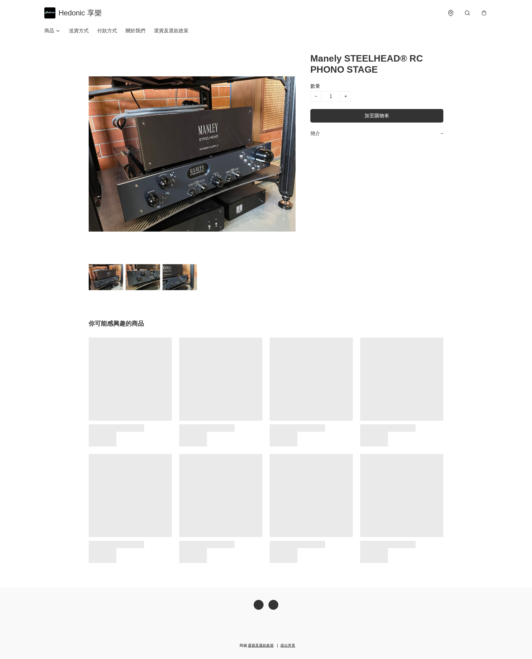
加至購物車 (377, 115)
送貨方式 (79, 30)
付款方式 (107, 30)
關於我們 (135, 30)
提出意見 (287, 645)
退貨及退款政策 (171, 30)
